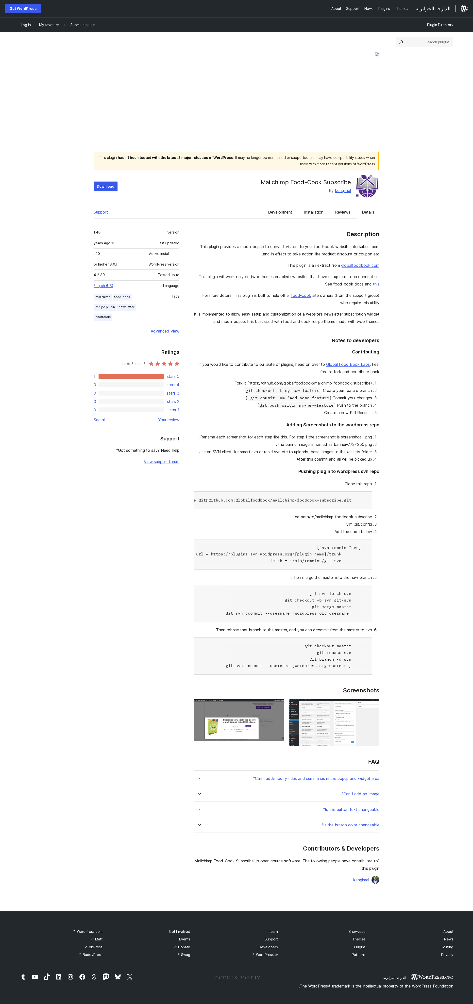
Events (184, 939)
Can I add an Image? (360, 794)
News (448, 939)
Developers (268, 947)
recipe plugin (105, 307)
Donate (182, 947)
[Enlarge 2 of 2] (277, 705)
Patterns (359, 955)
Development (280, 212)
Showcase (357, 931)
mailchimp (103, 297)
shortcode (103, 317)
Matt (96, 939)
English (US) (103, 286)
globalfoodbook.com (360, 265)
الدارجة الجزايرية (394, 978)
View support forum (161, 461)
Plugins (360, 947)
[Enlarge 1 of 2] (372, 705)
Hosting (447, 947)
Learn (273, 931)
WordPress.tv (265, 955)
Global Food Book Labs (348, 364)
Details (368, 212)
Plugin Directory (440, 25)
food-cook (301, 295)
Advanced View (165, 331)
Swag (183, 955)
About (448, 931)
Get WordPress (23, 8)
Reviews (342, 212)
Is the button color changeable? (350, 825)
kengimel (343, 190)
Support (101, 212)
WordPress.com (87, 931)
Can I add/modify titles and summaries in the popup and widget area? (316, 778)
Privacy (447, 955)
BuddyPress (90, 955)
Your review (168, 419)
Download (105, 186)
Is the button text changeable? (351, 809)
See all (99, 419)
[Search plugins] (401, 42)
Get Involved (179, 931)
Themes (359, 939)
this (376, 284)
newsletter (127, 307)
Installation (313, 212)
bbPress (93, 947)
